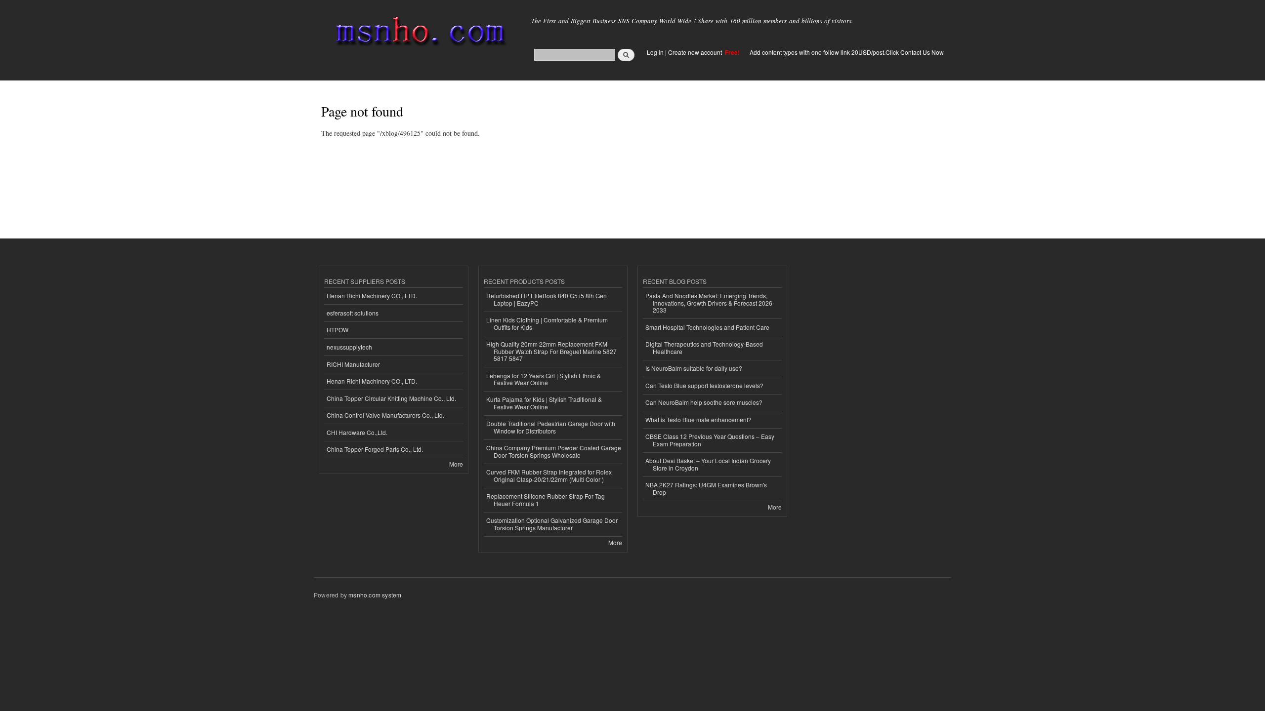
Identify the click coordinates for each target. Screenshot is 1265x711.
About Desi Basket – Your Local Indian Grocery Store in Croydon (708, 464)
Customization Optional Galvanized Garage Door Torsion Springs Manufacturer (552, 523)
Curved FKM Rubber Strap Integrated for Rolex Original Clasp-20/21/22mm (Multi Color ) (549, 475)
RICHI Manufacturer (353, 364)
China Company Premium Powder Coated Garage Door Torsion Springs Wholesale (553, 451)
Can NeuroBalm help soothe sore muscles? (703, 402)
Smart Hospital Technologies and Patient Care (707, 327)
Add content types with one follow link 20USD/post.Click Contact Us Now (847, 52)
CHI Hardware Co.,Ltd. (357, 432)
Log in (655, 52)
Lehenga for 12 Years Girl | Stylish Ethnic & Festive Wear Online (543, 379)
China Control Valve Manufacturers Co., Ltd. (385, 415)
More (456, 464)
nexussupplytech (349, 347)
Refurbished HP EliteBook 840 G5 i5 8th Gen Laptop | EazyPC (546, 299)
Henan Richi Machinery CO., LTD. (372, 295)
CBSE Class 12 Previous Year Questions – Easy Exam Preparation (709, 439)
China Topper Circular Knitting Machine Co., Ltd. (391, 398)
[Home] (419, 33)
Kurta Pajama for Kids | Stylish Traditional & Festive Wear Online (544, 402)
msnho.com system (374, 595)
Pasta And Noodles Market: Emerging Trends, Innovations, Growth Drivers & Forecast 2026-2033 (709, 302)
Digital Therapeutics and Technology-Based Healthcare (704, 347)
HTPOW (337, 329)
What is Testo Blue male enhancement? (698, 419)
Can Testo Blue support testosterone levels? (704, 385)
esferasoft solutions (353, 313)
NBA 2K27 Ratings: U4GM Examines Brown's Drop (706, 488)
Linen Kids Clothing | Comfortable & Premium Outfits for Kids (547, 323)
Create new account (695, 52)
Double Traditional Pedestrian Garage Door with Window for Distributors (550, 426)
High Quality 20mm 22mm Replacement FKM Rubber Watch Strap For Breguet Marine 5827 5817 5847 (551, 351)
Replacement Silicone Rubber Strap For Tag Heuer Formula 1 (545, 499)
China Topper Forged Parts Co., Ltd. (375, 449)
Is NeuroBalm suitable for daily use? (693, 368)
